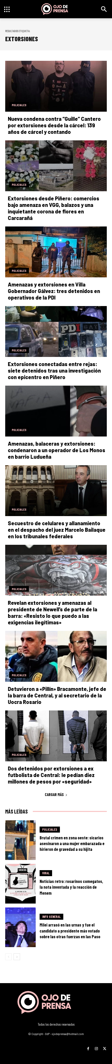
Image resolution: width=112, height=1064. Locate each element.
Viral (45, 873)
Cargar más (54, 794)
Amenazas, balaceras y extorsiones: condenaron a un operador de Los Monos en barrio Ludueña (56, 450)
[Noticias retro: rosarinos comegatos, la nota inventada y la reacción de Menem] (20, 884)
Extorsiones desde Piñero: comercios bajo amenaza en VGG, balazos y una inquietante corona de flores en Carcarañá (53, 208)
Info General (51, 916)
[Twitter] (104, 1047)
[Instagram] (96, 1047)
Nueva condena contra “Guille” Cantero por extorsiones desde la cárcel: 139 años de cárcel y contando (54, 125)
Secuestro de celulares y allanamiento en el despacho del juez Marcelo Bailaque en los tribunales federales (56, 529)
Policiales (19, 105)
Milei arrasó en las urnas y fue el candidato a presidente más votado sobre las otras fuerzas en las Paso (70, 930)
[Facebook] (88, 1047)
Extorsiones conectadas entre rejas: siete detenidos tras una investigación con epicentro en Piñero (54, 370)
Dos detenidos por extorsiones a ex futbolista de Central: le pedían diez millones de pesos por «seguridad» (51, 775)
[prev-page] (8, 956)
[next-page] (17, 956)
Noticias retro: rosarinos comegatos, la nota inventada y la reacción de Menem (71, 886)
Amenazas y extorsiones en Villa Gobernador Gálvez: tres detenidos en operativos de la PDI (54, 291)
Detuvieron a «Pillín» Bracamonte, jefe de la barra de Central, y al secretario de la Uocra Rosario (57, 695)
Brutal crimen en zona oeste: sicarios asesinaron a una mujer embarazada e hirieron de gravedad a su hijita (72, 843)
